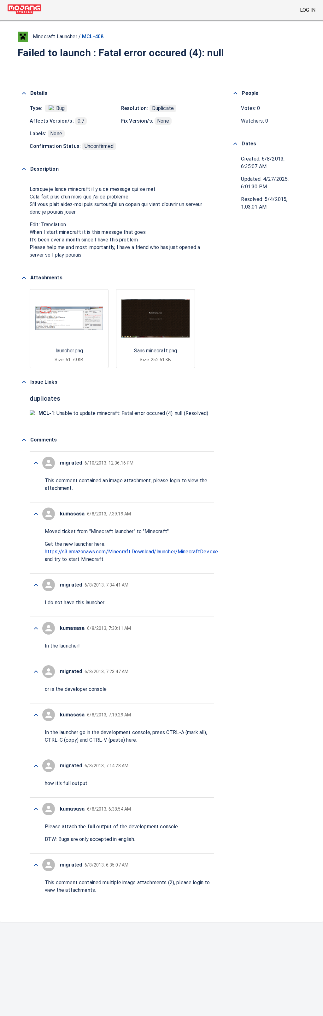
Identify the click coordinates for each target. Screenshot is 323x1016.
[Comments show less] (24, 440)
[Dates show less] (235, 143)
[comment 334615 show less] (36, 715)
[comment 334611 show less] (36, 865)
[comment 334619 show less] (36, 514)
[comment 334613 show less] (36, 809)
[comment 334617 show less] (36, 628)
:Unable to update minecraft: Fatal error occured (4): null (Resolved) (123, 413)
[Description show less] (24, 169)
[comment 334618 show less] (36, 585)
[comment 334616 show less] (36, 671)
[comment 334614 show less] (36, 765)
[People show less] (235, 93)
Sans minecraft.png (155, 351)
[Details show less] (24, 93)
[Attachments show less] (24, 277)
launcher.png (69, 351)
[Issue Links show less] (24, 382)
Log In (307, 10)
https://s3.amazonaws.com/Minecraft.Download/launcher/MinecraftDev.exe (131, 552)
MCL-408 (92, 36)
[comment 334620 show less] (36, 463)
